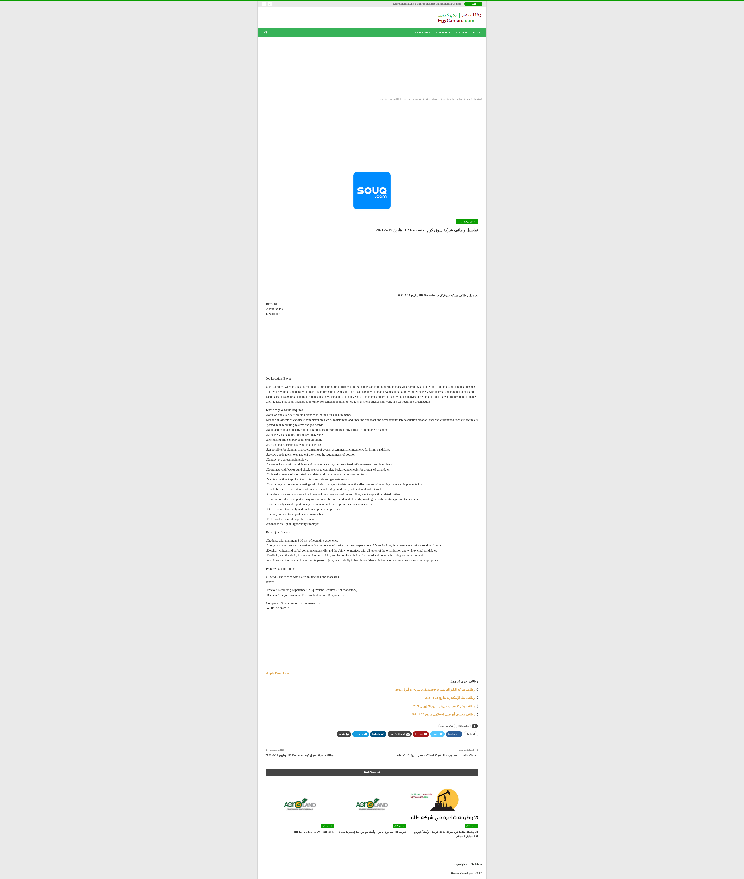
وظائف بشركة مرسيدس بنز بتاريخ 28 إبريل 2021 (444, 706)
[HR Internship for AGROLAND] (300, 804)
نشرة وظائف (471, 826)
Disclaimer (476, 864)
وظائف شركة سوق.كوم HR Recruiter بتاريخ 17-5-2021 (299, 755)
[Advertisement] (372, 66)
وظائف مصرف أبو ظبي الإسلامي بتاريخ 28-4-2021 (443, 714)
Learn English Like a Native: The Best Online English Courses (427, 3)
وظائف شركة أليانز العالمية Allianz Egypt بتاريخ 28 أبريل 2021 (435, 689)
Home (476, 32)
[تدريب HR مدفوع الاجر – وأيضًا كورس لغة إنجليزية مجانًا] (372, 804)
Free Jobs (423, 32)
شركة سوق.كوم (446, 726)
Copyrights (460, 864)
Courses (461, 32)
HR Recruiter (463, 726)
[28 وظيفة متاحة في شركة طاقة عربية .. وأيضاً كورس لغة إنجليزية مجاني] (444, 804)
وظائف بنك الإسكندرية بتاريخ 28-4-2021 (450, 697)
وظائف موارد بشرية (467, 222)
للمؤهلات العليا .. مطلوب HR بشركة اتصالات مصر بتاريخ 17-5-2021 (438, 755)
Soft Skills (442, 32)
